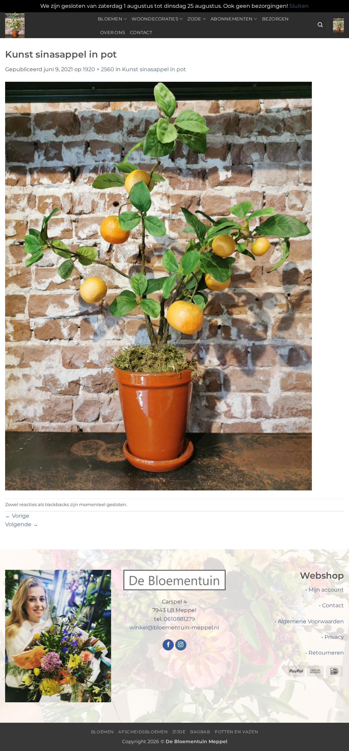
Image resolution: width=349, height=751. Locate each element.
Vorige (17, 516)
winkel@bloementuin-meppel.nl (174, 627)
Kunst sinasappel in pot (154, 69)
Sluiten (299, 6)
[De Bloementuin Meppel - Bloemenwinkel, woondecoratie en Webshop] (46, 25)
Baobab (200, 731)
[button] (338, 25)
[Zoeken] (320, 24)
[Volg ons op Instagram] (180, 645)
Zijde (194, 18)
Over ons (112, 32)
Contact (141, 32)
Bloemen (110, 18)
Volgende (21, 524)
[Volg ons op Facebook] (168, 645)
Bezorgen (275, 18)
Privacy (334, 637)
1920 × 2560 (98, 69)
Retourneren (326, 653)
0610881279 (179, 619)
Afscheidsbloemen (143, 731)
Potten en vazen (236, 731)
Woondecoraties (155, 18)
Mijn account (326, 589)
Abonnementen (232, 18)
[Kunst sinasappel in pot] (158, 285)
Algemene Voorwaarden (311, 621)
